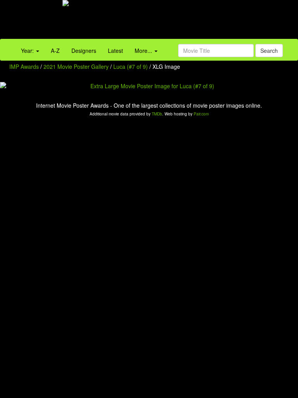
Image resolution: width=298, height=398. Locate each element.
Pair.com (201, 114)
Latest (115, 50)
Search (269, 50)
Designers (83, 50)
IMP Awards (24, 66)
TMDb (157, 114)
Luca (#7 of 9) (130, 66)
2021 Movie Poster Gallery (76, 66)
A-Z (55, 50)
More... (144, 50)
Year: (28, 50)
